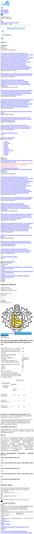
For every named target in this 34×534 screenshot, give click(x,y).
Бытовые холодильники (7, 69)
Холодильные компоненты (12, 532)
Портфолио (7, 149)
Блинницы (16, 99)
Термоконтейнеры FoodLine (21, 69)
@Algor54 (3, 42)
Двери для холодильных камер (20, 54)
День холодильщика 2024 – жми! (16, 28)
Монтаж (6, 144)
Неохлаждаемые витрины (8, 66)
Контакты (6, 151)
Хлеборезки (19, 94)
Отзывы (6, 154)
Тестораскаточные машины (8, 94)
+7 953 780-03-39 (6, 34)
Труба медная (10, 82)
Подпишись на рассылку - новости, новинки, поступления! (17, 512)
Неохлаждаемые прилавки (22, 66)
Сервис (14, 160)
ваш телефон (4, 496)
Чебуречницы (12, 106)
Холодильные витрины (7, 60)
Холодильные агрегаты (23, 59)
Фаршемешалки (10, 120)
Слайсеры (3, 120)
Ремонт (6, 147)
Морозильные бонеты (20, 63)
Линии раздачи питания (14, 102)
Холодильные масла (13, 84)
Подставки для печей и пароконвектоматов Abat (16, 127)
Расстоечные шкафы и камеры (17, 93)
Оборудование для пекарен (8, 90)
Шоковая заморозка (26, 67)
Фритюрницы (4, 106)
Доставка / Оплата (9, 150)
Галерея (6, 153)
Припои (3, 80)
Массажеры (9, 119)
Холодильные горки (6, 61)
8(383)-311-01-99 (14, 22)
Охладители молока (6, 67)
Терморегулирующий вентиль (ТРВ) (11, 81)
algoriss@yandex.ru (6, 17)
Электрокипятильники (22, 106)
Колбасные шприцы (6, 117)
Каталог (9, 168)
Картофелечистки (12, 101)
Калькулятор (7, 143)
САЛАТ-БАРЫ (10, 105)
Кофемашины (4, 102)
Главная (6, 141)
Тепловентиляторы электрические (17, 111)
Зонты (26, 125)
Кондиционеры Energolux (13, 75)
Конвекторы (4, 111)
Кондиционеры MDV (25, 75)
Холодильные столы (17, 61)
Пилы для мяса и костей (25, 119)
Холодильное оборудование (8, 531)
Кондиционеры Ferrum (18, 73)
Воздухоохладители (10, 80)
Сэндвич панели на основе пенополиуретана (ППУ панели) (17, 55)
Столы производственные (8, 125)
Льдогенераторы (9, 63)
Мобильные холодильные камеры (10, 57)
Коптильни (27, 117)
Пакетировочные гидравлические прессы (12, 126)
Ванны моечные (19, 125)
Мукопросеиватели (13, 92)
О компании (4, 527)
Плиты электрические (17, 103)
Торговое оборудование (25, 532)
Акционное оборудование (8, 137)
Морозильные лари (6, 64)
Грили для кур (23, 99)
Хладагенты (18, 82)
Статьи (27, 527)
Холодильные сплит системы (8, 59)
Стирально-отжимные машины (9, 133)
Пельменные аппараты (18, 117)
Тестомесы (29, 93)
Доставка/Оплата (20, 527)
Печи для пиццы (23, 92)
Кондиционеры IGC (6, 73)
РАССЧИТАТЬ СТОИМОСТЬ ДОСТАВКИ (16, 333)
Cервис (6, 146)
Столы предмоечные (24, 128)
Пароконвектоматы (6, 103)
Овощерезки (25, 102)
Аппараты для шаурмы (7, 99)
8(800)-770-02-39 (5, 22)
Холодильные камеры (6, 53)
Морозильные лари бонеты (18, 64)
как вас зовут (4, 492)
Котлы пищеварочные (24, 101)
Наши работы (11, 527)
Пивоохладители (16, 67)
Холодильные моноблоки (26, 57)
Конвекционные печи (21, 90)
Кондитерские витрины (20, 60)
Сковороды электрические (21, 105)
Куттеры (3, 119)
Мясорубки (15, 119)
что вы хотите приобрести (8, 499)
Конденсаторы (20, 80)
